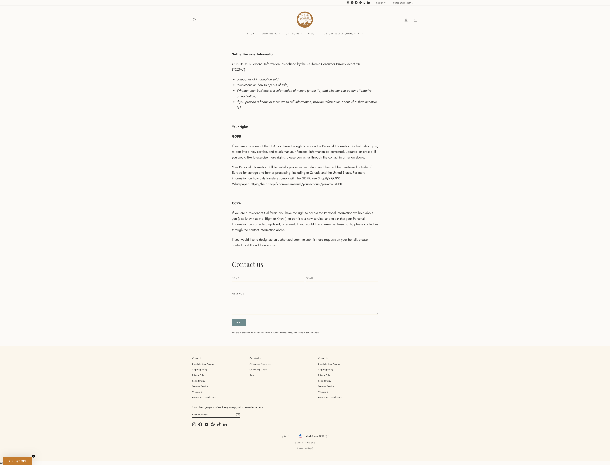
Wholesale (197, 391)
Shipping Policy (199, 369)
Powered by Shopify (305, 448)
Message (238, 293)
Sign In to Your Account (203, 364)
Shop (251, 33)
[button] (17, 461)
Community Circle (258, 369)
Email (310, 278)
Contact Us (197, 358)
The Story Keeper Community (340, 33)
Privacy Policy (286, 332)
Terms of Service (305, 332)
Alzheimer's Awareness (260, 364)
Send (239, 322)
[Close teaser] (33, 456)
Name (235, 278)
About (312, 33)
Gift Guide (293, 33)
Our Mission (255, 358)
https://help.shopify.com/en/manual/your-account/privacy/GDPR (296, 184)
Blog (252, 375)
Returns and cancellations (204, 397)
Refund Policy (198, 380)
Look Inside (270, 33)
